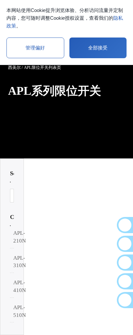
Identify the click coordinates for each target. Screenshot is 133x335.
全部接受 (97, 47)
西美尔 (14, 67)
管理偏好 (35, 47)
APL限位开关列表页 (42, 67)
